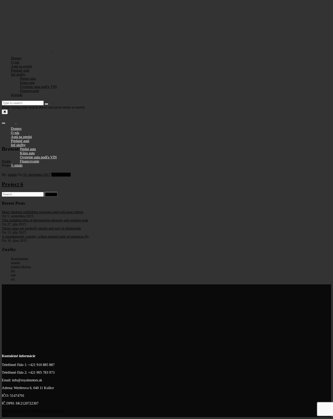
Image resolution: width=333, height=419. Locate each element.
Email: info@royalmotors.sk (22, 380)
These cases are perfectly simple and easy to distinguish (41, 228)
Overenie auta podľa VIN (38, 87)
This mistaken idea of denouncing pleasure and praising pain (45, 220)
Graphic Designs (21, 266)
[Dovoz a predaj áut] (52, 49)
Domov (16, 58)
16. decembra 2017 (36, 175)
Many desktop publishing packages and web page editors (42, 212)
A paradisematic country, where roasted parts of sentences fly (45, 236)
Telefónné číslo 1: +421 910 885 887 (28, 365)
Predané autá (20, 70)
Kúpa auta (27, 83)
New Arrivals (61, 175)
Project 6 (12, 184)
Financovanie (29, 91)
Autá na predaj (21, 66)
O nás (15, 62)
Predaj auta (28, 78)
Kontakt (16, 95)
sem (13, 274)
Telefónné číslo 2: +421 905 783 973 (28, 372)
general (15, 262)
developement (19, 258)
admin (12, 175)
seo (13, 279)
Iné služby (18, 74)
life (13, 270)
